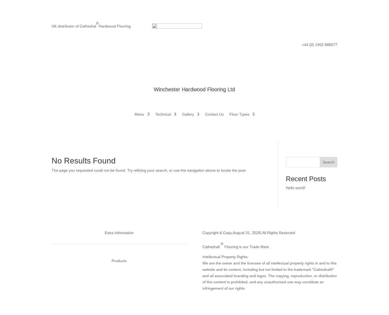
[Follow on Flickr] (322, 27)
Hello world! (295, 188)
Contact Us (214, 114)
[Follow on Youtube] (333, 27)
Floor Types (239, 114)
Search (328, 162)
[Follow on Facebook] (301, 27)
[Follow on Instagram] (312, 27)
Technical (163, 114)
